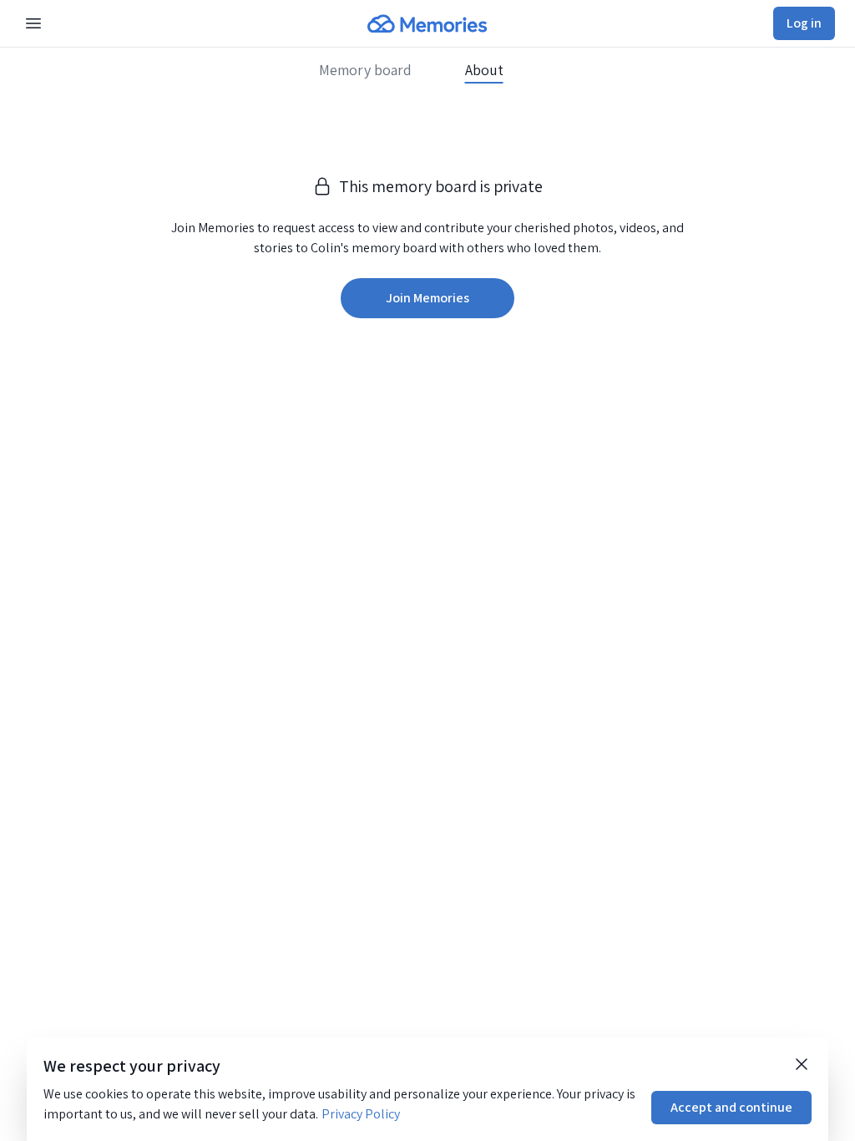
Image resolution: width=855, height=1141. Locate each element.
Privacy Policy (360, 1114)
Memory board (365, 70)
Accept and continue (731, 1107)
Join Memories (427, 298)
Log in (804, 23)
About (484, 70)
